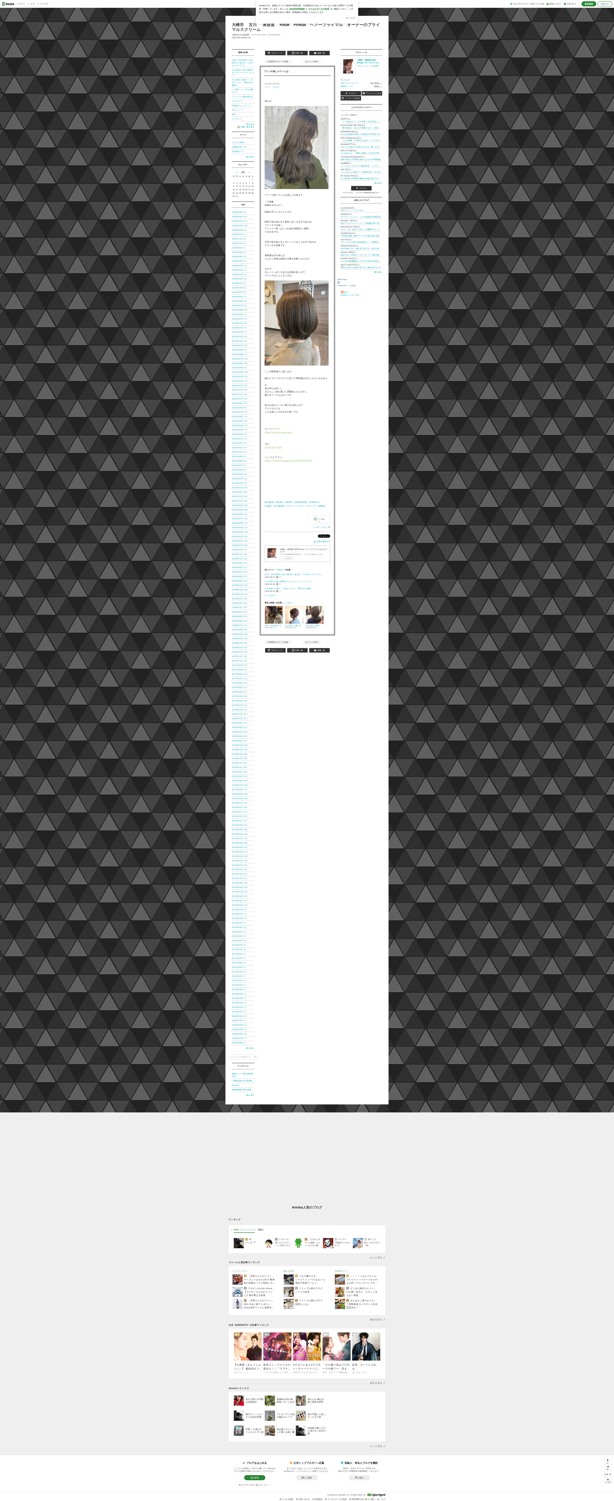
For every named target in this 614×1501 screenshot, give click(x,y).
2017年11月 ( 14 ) (239, 661)
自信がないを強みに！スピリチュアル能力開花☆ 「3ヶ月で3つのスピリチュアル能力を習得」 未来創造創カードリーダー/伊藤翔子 (361, 255)
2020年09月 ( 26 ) (240, 510)
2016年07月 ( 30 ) (240, 732)
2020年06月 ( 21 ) (240, 523)
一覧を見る (377, 183)
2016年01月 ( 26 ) (239, 758)
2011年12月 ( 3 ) (239, 949)
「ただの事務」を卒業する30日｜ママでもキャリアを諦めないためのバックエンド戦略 (361, 140)
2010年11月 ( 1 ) (239, 985)
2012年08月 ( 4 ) (239, 918)
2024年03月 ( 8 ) (239, 323)
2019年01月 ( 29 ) (239, 598)
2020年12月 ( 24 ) (240, 496)
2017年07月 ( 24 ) (240, 678)
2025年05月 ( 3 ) (239, 270)
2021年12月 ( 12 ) (239, 443)
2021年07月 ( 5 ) (239, 465)
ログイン (605, 4)
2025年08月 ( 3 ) (239, 256)
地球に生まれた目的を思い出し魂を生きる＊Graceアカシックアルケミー (361, 267)
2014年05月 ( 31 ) (240, 847)
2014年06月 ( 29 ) (240, 843)
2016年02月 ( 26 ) (240, 754)
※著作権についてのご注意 (350, 295)
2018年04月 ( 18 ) (240, 638)
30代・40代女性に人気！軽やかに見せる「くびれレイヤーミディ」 (294, 574)
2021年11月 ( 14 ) (239, 447)
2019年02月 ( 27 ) (240, 594)
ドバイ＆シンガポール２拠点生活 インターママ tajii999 (361, 166)
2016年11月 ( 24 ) (239, 714)
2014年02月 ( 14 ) (240, 860)
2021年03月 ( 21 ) (240, 483)
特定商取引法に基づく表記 (363, 1499)
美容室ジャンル (347, 86)
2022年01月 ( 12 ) (239, 438)
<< (237, 172)
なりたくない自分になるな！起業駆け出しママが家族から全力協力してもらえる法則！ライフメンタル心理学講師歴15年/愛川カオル (361, 229)
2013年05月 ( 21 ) (240, 900)
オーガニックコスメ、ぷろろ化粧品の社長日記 (361, 217)
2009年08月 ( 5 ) (239, 1034)
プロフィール (362, 66)
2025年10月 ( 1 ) (239, 248)
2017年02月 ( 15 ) (239, 701)
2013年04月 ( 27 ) (240, 905)
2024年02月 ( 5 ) (239, 327)
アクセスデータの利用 (337, 1499)
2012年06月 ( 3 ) (239, 927)
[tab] (244, 1229)
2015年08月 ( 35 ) (240, 780)
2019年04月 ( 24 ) (240, 585)
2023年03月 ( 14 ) (240, 376)
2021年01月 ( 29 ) (239, 492)
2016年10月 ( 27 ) (239, 718)
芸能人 (261, 1229)
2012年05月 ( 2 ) (239, 932)
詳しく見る (307, 1477)
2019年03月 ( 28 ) (240, 589)
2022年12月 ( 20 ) (240, 390)
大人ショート (237, 110)
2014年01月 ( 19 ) (239, 865)
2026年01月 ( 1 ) (239, 234)
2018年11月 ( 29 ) (239, 607)
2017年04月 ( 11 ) (239, 692)
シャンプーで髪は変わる (242, 96)
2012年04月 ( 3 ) (239, 936)
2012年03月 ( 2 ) (239, 940)
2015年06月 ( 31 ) (240, 789)
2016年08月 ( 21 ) (239, 727)
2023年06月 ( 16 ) (240, 363)
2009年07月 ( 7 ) (239, 1038)
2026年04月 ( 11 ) (240, 221)
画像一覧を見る (247, 127)
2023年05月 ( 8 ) (239, 367)
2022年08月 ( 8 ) (239, 407)
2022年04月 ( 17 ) (240, 425)
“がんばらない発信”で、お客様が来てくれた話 (361, 172)
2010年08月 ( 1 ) (239, 989)
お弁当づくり (341, 1271)
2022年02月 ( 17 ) (240, 434)
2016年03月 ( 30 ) (240, 749)
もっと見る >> (270, 595)
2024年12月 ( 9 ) (239, 287)
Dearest (235, 1085)
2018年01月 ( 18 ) (239, 652)
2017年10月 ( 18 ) (239, 665)
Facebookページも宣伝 (346, 285)
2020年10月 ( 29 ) (240, 505)
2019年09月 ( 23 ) (240, 563)
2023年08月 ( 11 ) (240, 354)
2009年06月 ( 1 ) (239, 1042)
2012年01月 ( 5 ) (239, 945)
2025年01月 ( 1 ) (239, 283)
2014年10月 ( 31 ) (240, 825)
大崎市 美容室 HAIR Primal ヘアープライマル (368, 61)
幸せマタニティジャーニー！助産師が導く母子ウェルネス (361, 223)
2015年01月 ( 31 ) (239, 812)
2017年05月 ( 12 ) (239, 687)
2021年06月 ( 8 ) (239, 470)
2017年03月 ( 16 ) (240, 696)
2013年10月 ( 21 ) (239, 878)
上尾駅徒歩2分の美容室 (242, 1080)
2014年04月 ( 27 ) (240, 852)
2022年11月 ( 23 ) (239, 394)
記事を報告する (323, 541)
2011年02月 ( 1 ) (239, 976)
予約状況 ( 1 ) (237, 151)
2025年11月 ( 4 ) (239, 243)
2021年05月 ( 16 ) (239, 474)
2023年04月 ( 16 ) (240, 372)
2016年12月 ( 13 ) (239, 709)
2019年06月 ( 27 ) (240, 576)
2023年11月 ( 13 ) (239, 341)
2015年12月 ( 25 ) (239, 763)
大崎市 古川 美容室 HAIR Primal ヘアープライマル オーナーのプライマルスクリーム (306, 27)
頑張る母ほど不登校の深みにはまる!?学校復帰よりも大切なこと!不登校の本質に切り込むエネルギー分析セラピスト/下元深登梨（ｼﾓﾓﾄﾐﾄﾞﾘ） (361, 159)
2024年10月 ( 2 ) (239, 296)
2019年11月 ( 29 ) (239, 554)
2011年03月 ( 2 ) (239, 972)
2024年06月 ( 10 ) (240, 310)
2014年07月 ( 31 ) (240, 838)
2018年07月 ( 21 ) (239, 625)
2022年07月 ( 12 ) (240, 412)
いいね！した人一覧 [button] (321, 527)
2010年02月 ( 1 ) (239, 1007)
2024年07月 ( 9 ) (239, 305)
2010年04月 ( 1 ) (239, 998)
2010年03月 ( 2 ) (239, 1003)
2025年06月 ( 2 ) (239, 265)
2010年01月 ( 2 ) (239, 1011)
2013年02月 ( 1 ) (239, 914)
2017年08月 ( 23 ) (240, 674)
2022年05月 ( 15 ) (240, 421)
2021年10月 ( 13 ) (239, 452)
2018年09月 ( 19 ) (239, 616)
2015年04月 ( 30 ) (240, 798)
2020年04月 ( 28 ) (240, 532)
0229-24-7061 (273, 447)
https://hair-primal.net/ (278, 432)
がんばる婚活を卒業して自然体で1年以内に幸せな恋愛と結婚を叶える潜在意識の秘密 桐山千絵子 (361, 134)
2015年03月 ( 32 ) (240, 803)
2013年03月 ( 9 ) (239, 909)
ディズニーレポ (239, 1271)
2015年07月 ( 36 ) (240, 785)
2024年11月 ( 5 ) (239, 292)
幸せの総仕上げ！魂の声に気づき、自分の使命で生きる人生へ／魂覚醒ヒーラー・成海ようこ (361, 248)
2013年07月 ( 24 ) (240, 891)
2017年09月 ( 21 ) (239, 670)
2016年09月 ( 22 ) (240, 723)
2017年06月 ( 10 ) (240, 683)
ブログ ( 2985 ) (238, 142)
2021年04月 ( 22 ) (240, 478)
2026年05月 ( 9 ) (239, 216)
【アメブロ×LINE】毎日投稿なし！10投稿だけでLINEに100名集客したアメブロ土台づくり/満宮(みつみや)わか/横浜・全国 (361, 242)
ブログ (275, 87)
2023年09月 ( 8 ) (239, 350)
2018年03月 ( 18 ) (240, 643)
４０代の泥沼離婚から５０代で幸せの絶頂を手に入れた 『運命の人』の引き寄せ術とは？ (361, 261)
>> (249, 172)
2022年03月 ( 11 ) (240, 430)
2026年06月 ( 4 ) (239, 212)
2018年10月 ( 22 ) (239, 612)
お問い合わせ (304, 1499)
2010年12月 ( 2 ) (239, 980)
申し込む (359, 1477)
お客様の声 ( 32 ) (239, 147)
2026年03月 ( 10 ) (240, 225)
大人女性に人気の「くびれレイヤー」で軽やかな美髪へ (289, 588)
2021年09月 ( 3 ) (239, 456)
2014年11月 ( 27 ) (239, 821)
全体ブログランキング (349, 83)
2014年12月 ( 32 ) (240, 816)
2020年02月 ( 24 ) (240, 541)
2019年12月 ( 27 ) (239, 550)
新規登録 (589, 4)
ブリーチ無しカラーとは (276, 71)
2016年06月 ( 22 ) (240, 736)
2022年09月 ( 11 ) (239, 403)
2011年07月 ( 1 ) (239, 958)
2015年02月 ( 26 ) (240, 807)
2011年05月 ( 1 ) (239, 963)
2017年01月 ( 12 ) (239, 705)
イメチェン (236, 119)
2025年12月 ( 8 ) (239, 239)
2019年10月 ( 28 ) (239, 558)
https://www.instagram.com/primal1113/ (288, 460)
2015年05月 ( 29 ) (240, 794)
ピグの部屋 (374, 66)
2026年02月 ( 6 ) (239, 230)
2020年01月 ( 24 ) (240, 545)
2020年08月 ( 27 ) (240, 514)
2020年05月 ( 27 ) (240, 527)
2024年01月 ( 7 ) (239, 332)
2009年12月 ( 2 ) (239, 1016)
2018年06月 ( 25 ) (240, 629)
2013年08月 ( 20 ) (240, 887)
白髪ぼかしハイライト (241, 105)
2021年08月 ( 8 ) (239, 461)
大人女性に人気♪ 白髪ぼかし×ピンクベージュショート (288, 581)
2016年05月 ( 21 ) (239, 740)
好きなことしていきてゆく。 (353, 210)
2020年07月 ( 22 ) (240, 518)
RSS (346, 292)
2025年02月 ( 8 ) (239, 279)
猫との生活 (289, 1271)
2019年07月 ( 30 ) (240, 572)
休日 (234, 114)
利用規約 (319, 1499)
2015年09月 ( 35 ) (240, 776)
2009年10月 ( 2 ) (239, 1025)
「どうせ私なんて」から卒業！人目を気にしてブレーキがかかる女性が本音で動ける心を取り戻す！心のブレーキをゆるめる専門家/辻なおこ (361, 121)
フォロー (288, 558)
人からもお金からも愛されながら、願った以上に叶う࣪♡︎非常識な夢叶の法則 (361, 147)
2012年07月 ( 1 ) (239, 923)
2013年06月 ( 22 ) (240, 896)
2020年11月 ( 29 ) (239, 501)
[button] (608, 1480)
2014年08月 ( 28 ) (240, 834)
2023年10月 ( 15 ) (240, 345)
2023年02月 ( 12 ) (240, 381)
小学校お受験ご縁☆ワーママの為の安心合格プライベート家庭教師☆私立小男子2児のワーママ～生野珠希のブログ (361, 236)
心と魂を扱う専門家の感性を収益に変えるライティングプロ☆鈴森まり (361, 178)
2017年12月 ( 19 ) (239, 656)
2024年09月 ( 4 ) (239, 301)
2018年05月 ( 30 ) (240, 634)
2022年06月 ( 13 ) (240, 416)
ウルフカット (237, 101)
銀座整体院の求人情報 (241, 1089)
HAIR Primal (342, 279)
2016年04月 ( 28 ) (240, 745)
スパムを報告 (287, 1499)
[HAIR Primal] (338, 283)
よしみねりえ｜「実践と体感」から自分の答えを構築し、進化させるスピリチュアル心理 (361, 153)
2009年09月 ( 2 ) (239, 1029)
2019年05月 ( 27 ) (240, 581)
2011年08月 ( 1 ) (239, 954)
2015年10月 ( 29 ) (239, 772)
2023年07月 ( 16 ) (240, 359)
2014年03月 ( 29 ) (240, 856)
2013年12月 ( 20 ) (240, 869)
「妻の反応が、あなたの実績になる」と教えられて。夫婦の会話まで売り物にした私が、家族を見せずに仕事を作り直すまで (361, 128)
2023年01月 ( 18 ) (240, 385)
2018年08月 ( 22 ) (240, 621)
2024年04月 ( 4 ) (239, 319)
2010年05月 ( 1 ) (239, 994)
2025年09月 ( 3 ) (239, 252)
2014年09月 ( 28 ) (240, 829)
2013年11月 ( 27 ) (239, 874)
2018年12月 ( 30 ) (240, 603)
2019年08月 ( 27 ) (240, 567)
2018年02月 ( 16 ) (239, 647)
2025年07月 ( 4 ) (239, 261)
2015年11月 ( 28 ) (239, 767)
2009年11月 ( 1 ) (239, 1020)
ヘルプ (382, 1499)
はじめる (255, 1477)
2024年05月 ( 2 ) (239, 314)
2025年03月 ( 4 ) (239, 274)
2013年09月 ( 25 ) (240, 883)
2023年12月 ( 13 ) (240, 336)
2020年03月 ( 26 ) (240, 536)
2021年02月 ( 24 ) (240, 487)
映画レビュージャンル (244, 1229)
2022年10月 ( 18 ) (239, 399)
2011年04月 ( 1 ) (239, 967)
